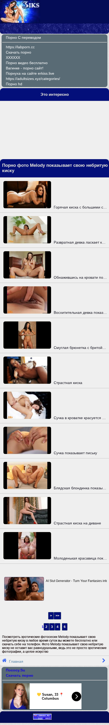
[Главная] (20, 22)
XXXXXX (13, 57)
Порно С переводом (23, 37)
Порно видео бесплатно (27, 63)
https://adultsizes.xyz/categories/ (33, 79)
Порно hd (14, 84)
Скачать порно (18, 52)
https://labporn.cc (20, 47)
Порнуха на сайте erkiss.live (30, 73)
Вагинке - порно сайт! (24, 68)
